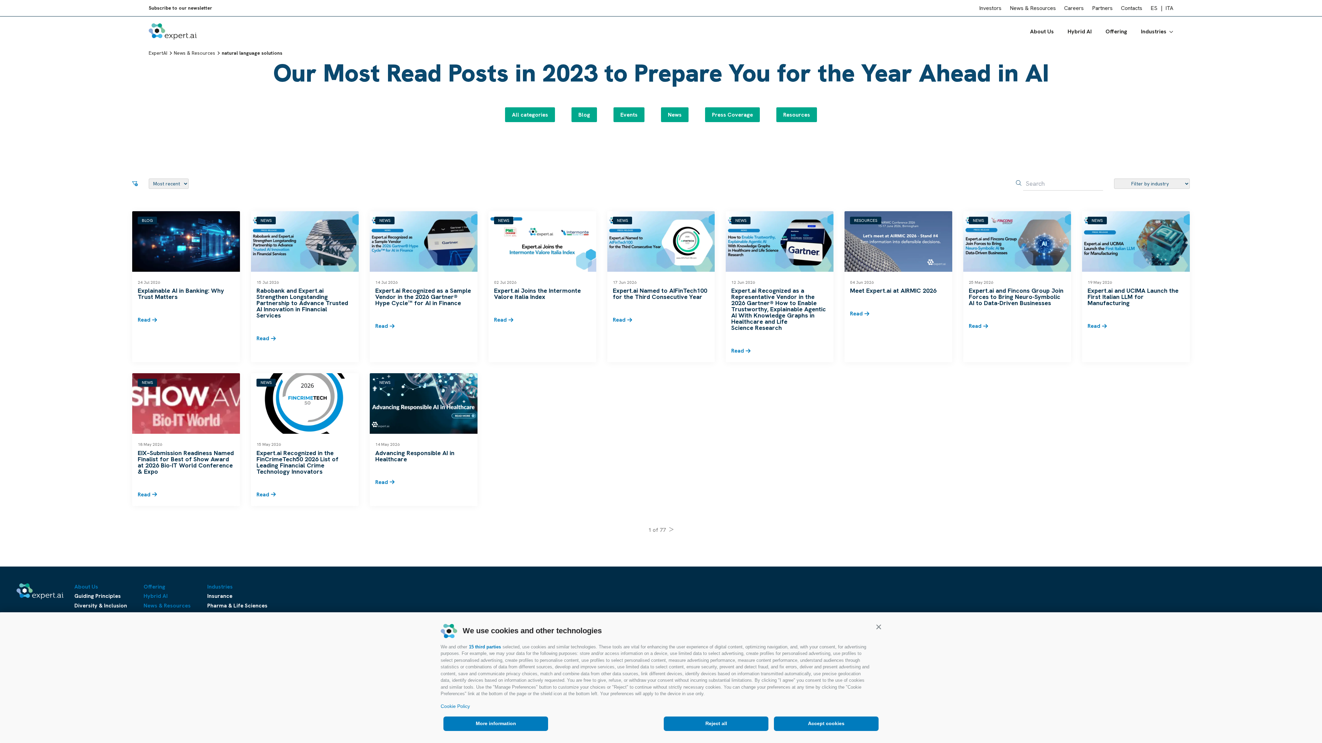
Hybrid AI (1080, 31)
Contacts (1131, 8)
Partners (1102, 8)
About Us (1042, 31)
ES (1154, 8)
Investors (990, 8)
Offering (1116, 31)
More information (496, 723)
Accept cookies (826, 723)
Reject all (716, 723)
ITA (1169, 8)
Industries (1153, 31)
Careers (1074, 8)
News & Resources (1033, 8)
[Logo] (173, 31)
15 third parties (485, 646)
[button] (878, 626)
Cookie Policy (455, 706)
